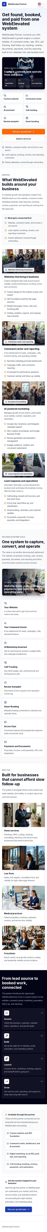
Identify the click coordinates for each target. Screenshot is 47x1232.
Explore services (23, 139)
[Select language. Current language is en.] (41, 4)
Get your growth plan (22, 132)
